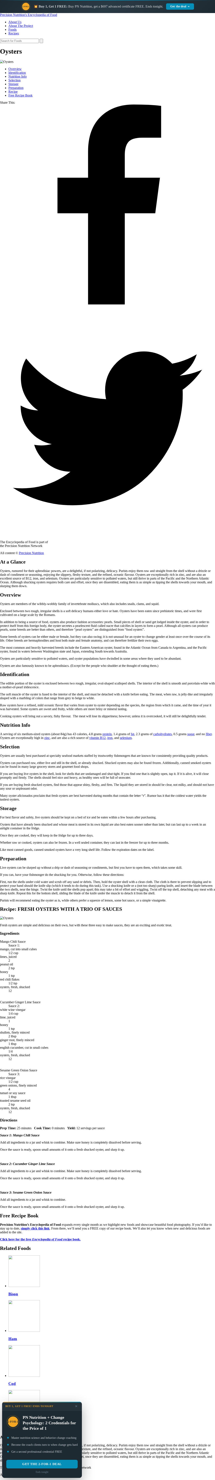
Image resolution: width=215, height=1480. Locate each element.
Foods (12, 29)
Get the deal (178, 6)
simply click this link (35, 1228)
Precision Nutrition (31, 553)
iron (110, 738)
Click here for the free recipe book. (40, 1239)
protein (107, 734)
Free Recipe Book (20, 95)
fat (132, 734)
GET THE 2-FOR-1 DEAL (42, 1464)
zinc (47, 738)
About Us (14, 22)
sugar (190, 734)
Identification (17, 72)
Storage (13, 84)
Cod (12, 1383)
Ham (12, 1339)
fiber (209, 734)
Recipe (13, 91)
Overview (15, 69)
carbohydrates (162, 734)
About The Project (20, 26)
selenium (126, 738)
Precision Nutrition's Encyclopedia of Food (28, 15)
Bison (13, 1294)
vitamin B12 (97, 738)
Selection (14, 80)
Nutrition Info (17, 76)
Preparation (16, 88)
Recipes (13, 33)
